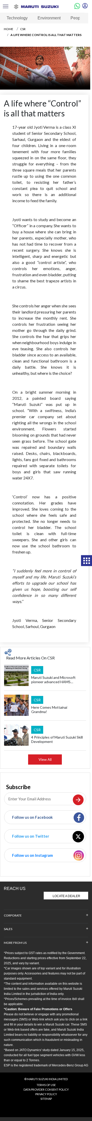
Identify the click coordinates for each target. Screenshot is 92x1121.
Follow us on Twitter (30, 836)
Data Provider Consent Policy (46, 1089)
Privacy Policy (46, 1094)
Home (8, 29)
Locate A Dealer (66, 896)
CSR (23, 29)
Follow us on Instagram (32, 855)
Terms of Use (46, 1085)
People (77, 18)
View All (45, 759)
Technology (17, 18)
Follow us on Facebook (32, 817)
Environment (49, 18)
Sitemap (46, 1098)
